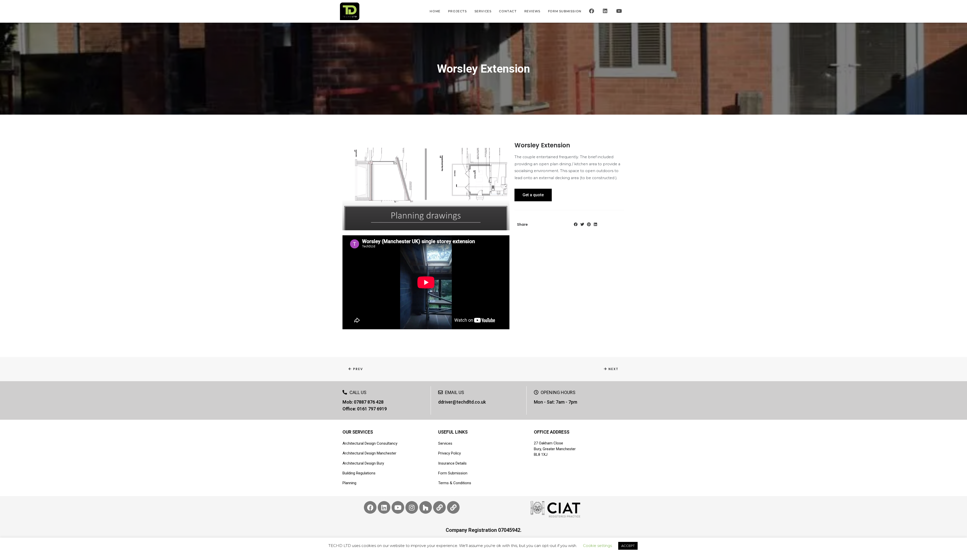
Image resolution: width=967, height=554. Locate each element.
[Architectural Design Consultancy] (349, 11)
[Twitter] (582, 224)
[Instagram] (411, 507)
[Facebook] (575, 224)
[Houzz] (425, 507)
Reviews (532, 11)
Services (483, 11)
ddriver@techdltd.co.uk (462, 402)
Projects (457, 11)
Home (435, 11)
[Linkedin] (595, 224)
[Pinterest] (589, 224)
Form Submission (564, 11)
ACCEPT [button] (628, 546)
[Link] (439, 507)
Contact (507, 11)
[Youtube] (398, 507)
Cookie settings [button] (597, 545)
